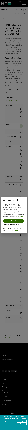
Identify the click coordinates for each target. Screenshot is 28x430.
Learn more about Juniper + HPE (11, 224)
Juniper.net (15, 230)
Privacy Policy (4, 421)
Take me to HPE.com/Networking (13, 220)
